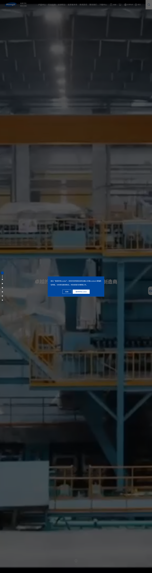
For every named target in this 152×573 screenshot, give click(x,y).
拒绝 (66, 291)
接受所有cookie (81, 291)
